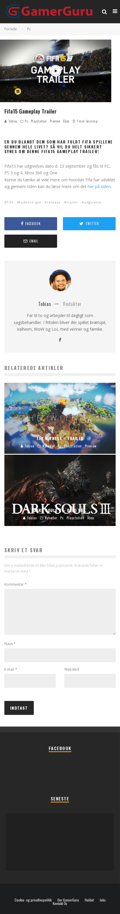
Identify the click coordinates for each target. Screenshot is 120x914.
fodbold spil (30, 202)
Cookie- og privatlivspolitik (33, 900)
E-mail (10, 669)
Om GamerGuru (68, 900)
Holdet (89, 900)
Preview (55, 121)
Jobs (103, 900)
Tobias (12, 121)
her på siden (99, 186)
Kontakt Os (60, 903)
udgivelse (92, 202)
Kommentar (15, 584)
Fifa (10, 202)
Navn (10, 643)
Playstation (39, 121)
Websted (71, 669)
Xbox (66, 121)
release (54, 202)
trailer (72, 202)
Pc (26, 121)
